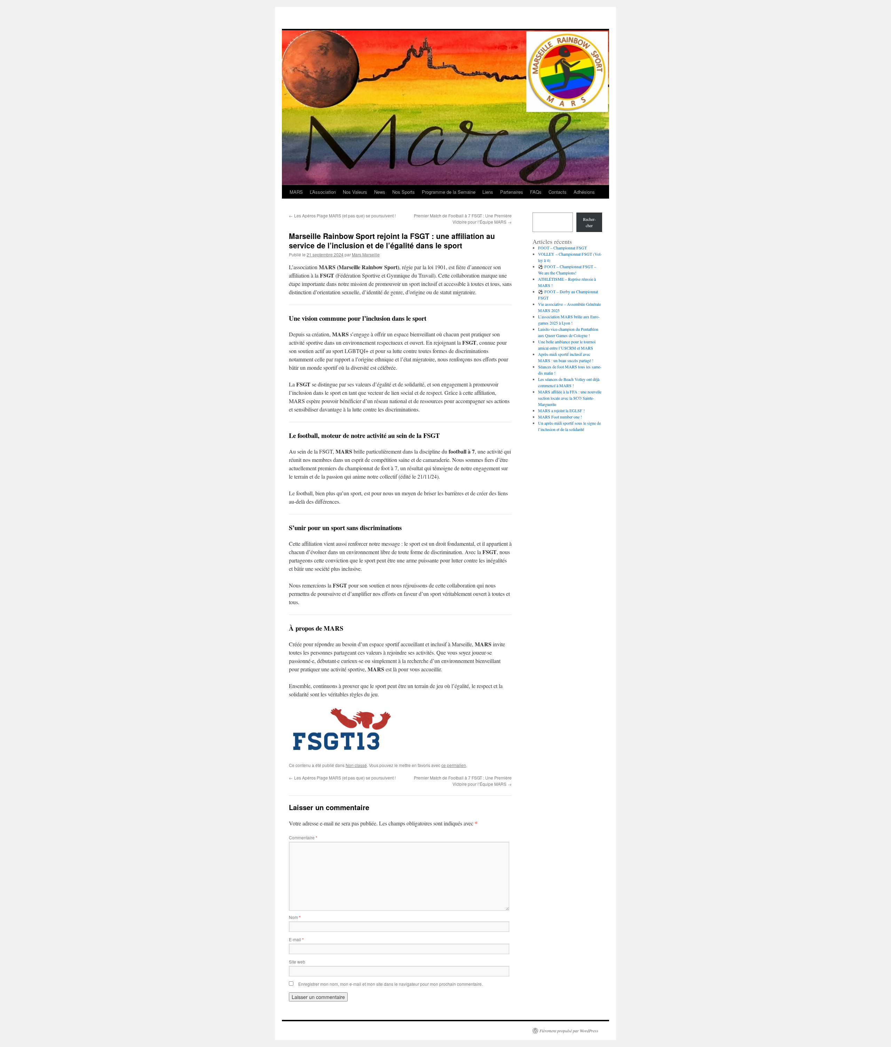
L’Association (323, 192)
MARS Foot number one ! (560, 416)
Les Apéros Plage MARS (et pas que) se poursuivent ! (342, 215)
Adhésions (584, 192)
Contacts (558, 192)
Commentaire (303, 837)
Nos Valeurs (355, 192)
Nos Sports (403, 192)
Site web (297, 962)
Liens (487, 192)
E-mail (296, 939)
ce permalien (453, 765)
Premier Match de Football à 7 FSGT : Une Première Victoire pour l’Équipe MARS (463, 219)
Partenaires (511, 192)
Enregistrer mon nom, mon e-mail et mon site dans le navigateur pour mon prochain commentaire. (390, 984)
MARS (296, 192)
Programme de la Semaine (448, 192)
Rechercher (589, 222)
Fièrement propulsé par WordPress (568, 1030)
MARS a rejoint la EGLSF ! (561, 410)
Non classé (356, 765)
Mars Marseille (366, 254)
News (379, 192)
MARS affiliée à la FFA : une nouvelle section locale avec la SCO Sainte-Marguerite (569, 398)
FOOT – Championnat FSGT (562, 247)
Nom (295, 917)
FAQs (536, 192)
